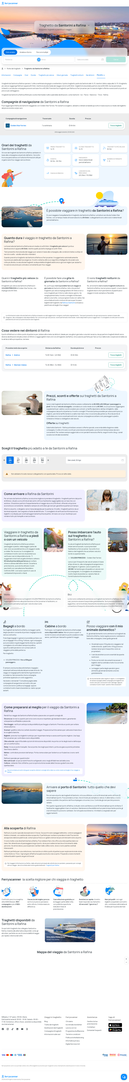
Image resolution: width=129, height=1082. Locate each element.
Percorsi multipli (42, 52)
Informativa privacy (73, 1041)
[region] (64, 984)
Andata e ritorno (26, 52)
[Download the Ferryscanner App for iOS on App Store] (115, 1025)
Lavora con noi (71, 1028)
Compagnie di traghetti (52, 1031)
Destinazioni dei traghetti (53, 1028)
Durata (33, 75)
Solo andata (10, 52)
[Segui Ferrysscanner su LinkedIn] (17, 1029)
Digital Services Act (73, 1044)
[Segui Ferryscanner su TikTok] (12, 1029)
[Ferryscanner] (10, 3)
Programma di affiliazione (75, 1031)
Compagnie (17, 75)
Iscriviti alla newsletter (74, 1025)
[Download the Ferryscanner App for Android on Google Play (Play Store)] (115, 1030)
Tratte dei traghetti (51, 1025)
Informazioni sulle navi (52, 1034)
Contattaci (91, 1027)
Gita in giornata (62, 75)
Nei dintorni (90, 75)
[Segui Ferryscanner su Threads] (27, 1029)
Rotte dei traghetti (13, 68)
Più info (100, 75)
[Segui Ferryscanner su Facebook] (3, 1029)
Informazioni (6, 75)
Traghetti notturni (76, 75)
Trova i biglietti (116, 125)
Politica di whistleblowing (75, 1037)
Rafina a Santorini (68, 303)
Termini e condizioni (73, 1034)
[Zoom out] (126, 962)
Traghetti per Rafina (52, 865)
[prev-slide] (4, 460)
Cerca (116, 59)
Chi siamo (69, 1021)
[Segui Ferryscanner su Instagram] (7, 1029)
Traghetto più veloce (46, 75)
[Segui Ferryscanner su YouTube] (22, 1029)
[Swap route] (39, 59)
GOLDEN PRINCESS (55, 937)
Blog (46, 1021)
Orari (26, 75)
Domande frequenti (94, 1030)
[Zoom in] (126, 959)
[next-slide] (48, 460)
